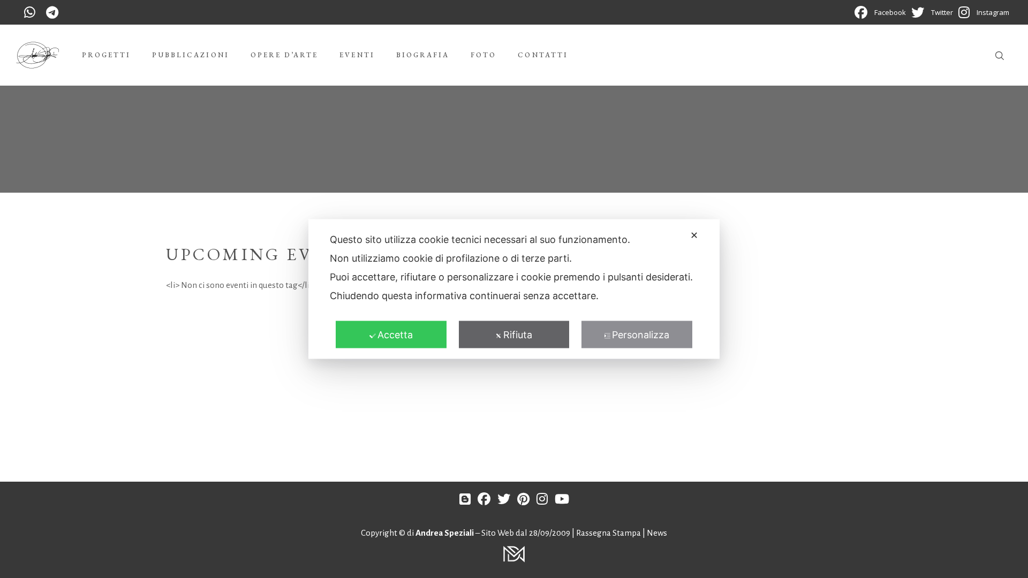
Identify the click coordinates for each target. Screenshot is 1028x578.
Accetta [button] (395, 334)
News (657, 532)
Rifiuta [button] (517, 334)
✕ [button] (694, 235)
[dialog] (514, 289)
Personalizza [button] (640, 334)
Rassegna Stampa (609, 532)
